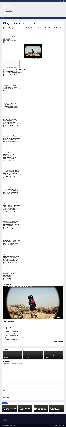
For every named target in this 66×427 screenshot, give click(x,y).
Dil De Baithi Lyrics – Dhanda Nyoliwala (12, 356)
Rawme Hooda (8, 39)
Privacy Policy (62, 425)
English (4, 407)
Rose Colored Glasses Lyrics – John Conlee (9, 409)
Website (4, 390)
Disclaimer (59, 425)
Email (4, 385)
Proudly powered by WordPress (5, 425)
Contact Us (56, 425)
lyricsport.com (6, 357)
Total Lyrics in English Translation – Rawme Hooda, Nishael (11, 62)
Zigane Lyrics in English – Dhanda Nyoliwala (52, 356)
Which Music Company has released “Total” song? (11, 67)
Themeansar (15, 425)
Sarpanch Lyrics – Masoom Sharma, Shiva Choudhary (53, 343)
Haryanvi (20, 407)
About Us (53, 425)
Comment (4, 365)
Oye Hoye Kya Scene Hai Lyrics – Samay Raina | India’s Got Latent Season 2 (40, 409)
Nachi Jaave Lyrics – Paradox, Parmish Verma (32, 356)
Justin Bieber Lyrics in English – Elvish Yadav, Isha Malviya (14, 343)
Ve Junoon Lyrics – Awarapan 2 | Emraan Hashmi (54, 409)
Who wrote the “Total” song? (9, 66)
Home (50, 425)
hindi (35, 407)
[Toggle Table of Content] (18, 61)
